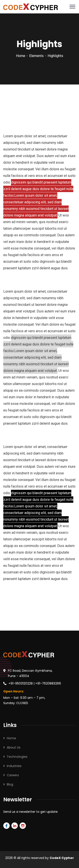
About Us (13, 747)
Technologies (17, 756)
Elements (36, 56)
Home (20, 56)
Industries (14, 766)
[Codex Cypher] (30, 6)
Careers (13, 775)
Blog (10, 784)
